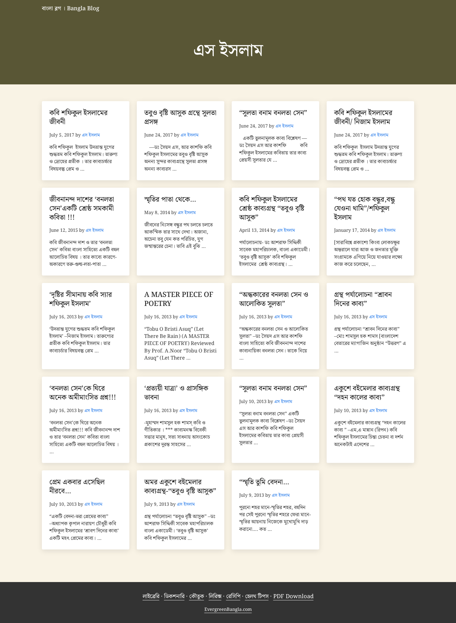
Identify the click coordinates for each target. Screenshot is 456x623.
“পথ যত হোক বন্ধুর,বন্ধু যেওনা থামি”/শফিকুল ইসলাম (364, 208)
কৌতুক (196, 596)
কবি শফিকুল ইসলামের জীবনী (78, 118)
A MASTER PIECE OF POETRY (178, 299)
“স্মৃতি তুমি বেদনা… (264, 482)
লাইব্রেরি (151, 596)
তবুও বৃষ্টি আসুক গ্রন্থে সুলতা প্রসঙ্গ (180, 118)
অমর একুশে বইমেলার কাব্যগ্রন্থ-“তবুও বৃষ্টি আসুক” (180, 487)
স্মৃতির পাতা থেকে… (170, 199)
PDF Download (293, 596)
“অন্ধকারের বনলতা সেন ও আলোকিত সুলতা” (273, 299)
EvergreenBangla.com (228, 609)
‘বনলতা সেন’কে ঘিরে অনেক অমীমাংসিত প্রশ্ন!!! (82, 393)
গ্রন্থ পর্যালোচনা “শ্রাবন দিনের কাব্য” (363, 299)
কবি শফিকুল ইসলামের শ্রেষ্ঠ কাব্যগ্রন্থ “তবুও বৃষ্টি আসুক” (271, 208)
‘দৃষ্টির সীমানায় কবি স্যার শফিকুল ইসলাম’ (80, 299)
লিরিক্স (215, 596)
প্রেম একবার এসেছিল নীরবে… (77, 487)
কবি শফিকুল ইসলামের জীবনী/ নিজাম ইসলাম (363, 118)
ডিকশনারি (174, 596)
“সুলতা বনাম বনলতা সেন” (273, 113)
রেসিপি (233, 596)
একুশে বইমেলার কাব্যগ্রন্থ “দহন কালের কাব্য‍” (367, 393)
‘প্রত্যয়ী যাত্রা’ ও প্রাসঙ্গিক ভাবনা (176, 393)
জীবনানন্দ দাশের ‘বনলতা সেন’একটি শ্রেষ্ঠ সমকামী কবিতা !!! (81, 208)
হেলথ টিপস (257, 596)
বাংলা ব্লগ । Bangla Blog (70, 8)
